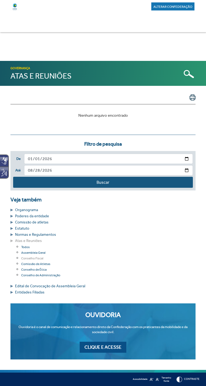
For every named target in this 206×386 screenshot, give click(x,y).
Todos (25, 247)
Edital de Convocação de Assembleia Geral (50, 286)
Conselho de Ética (34, 269)
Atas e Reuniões (28, 240)
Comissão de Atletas (35, 264)
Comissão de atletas (32, 222)
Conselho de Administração (40, 275)
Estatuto (22, 228)
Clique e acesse (103, 347)
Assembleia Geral (33, 253)
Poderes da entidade (32, 216)
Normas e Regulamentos (35, 234)
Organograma (26, 210)
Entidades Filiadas (30, 292)
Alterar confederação (172, 7)
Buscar (103, 182)
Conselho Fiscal (32, 258)
